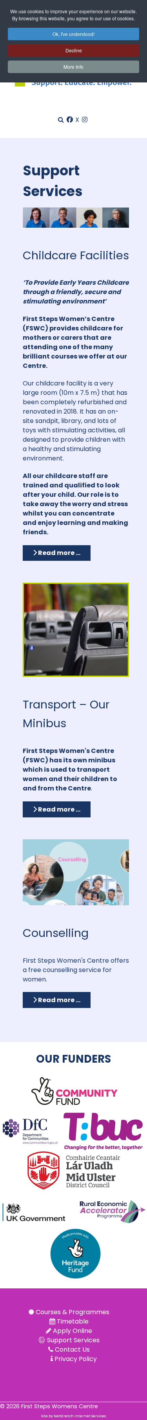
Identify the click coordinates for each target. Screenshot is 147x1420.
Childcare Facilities (76, 255)
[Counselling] (76, 871)
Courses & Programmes (72, 1312)
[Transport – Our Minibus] (76, 629)
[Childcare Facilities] (76, 216)
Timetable (73, 1321)
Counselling (56, 933)
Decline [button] (73, 50)
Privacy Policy (75, 1358)
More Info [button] (73, 66)
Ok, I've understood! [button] (73, 33)
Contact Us (72, 1349)
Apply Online (72, 1330)
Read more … (58, 552)
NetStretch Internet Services (80, 1416)
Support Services (73, 1340)
